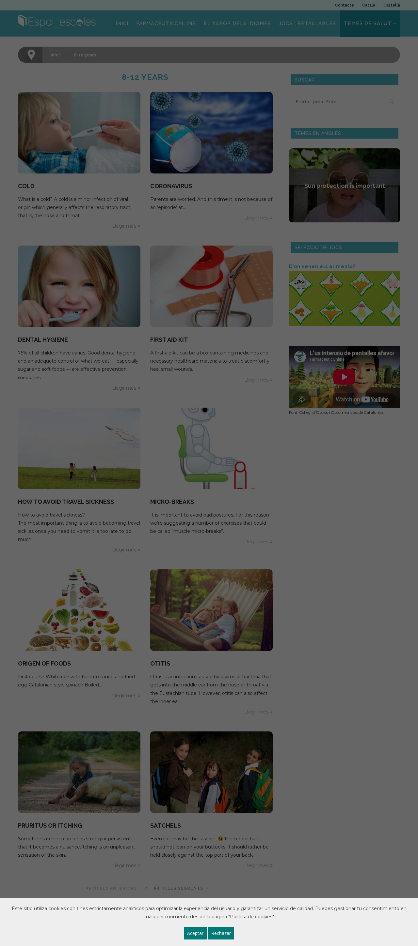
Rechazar (221, 933)
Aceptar (195, 933)
